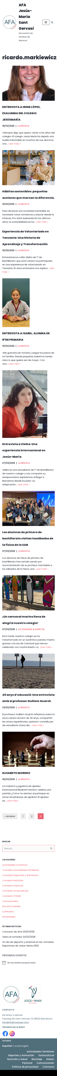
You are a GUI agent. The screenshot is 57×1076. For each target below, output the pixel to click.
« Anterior (10, 816)
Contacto (48, 1066)
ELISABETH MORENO (16, 773)
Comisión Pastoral (12, 885)
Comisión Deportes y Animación (20, 875)
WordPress (38, 1072)
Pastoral (27, 1063)
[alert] (28, 963)
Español (7, 1045)
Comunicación (45, 1063)
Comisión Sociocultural (15, 890)
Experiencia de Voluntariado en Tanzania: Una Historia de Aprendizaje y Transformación (25, 238)
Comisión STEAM (11, 896)
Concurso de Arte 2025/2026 (18, 931)
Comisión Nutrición (12, 880)
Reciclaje (37, 1059)
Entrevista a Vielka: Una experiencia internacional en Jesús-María (23, 450)
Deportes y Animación (21, 1055)
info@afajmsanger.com (15, 1022)
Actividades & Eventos (31, 629)
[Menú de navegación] (45, 22)
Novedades (8, 916)
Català (17, 1045)
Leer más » (15, 143)
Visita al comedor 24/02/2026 (18, 936)
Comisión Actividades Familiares (20, 870)
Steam (50, 1059)
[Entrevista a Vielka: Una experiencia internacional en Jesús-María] (28, 404)
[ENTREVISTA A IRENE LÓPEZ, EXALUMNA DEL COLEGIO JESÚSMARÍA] (28, 83)
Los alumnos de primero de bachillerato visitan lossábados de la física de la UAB (27, 538)
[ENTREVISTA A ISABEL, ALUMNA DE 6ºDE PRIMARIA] (28, 302)
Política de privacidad (25, 1066)
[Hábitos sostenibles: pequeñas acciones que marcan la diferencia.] (28, 167)
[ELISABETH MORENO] (28, 749)
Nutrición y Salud (17, 1059)
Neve (5, 1072)
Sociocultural (46, 1055)
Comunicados (10, 901)
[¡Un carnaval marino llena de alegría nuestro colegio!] (28, 592)
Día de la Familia (11, 906)
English (25, 1045)
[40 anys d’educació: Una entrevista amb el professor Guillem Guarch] (28, 671)
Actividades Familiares (40, 1051)
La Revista (23, 126)
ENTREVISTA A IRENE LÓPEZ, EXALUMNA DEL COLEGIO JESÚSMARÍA (21, 113)
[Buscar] (52, 22)
